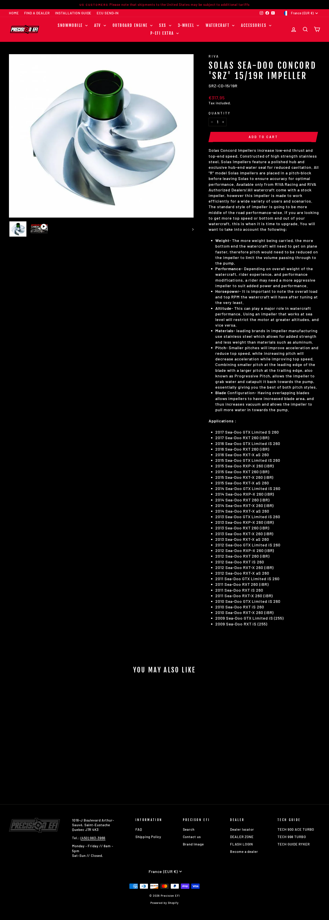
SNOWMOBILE (71, 25)
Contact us (192, 837)
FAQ (138, 829)
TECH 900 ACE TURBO (296, 829)
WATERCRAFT (218, 25)
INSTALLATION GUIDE (73, 13)
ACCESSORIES (254, 25)
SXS (163, 25)
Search (188, 829)
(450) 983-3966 (93, 838)
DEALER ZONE (242, 837)
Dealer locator (242, 829)
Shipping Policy (148, 837)
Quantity (220, 113)
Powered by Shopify (164, 903)
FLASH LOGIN (241, 844)
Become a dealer (244, 851)
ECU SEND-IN (108, 13)
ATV (98, 25)
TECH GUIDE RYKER (294, 844)
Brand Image (193, 844)
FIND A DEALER (37, 13)
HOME (14, 13)
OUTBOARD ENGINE (131, 25)
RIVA (214, 56)
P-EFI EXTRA (162, 33)
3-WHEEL (187, 25)
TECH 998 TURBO (292, 837)
